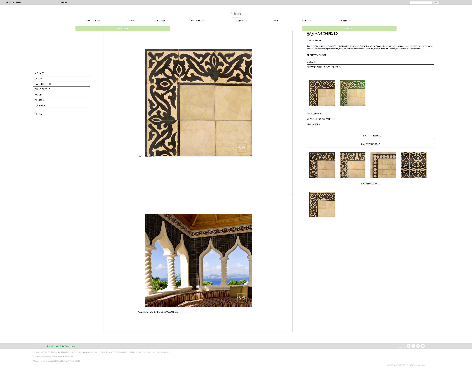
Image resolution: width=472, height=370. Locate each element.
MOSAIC (131, 20)
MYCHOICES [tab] (313, 124)
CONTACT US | (145, 352)
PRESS (38, 113)
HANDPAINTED (197, 20)
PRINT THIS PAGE (373, 135)
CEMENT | (47, 352)
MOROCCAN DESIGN (162, 352)
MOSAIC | (37, 352)
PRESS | (112, 352)
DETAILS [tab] (311, 62)
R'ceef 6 (170, 312)
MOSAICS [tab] (39, 73)
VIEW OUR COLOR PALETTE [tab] (321, 119)
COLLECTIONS (92, 20)
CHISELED (241, 20)
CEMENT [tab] (39, 78)
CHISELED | (73, 352)
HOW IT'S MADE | (100, 352)
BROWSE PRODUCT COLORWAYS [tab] (323, 67)
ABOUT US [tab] (40, 100)
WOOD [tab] (38, 94)
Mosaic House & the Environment (61, 346)
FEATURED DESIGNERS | (127, 352)
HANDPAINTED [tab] (43, 84)
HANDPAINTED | (60, 352)
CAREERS (349, 28)
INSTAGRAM (122, 28)
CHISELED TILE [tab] (42, 89)
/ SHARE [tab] (314, 113)
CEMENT (160, 20)
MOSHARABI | (85, 352)
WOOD (277, 20)
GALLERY (306, 20)
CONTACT (345, 20)
